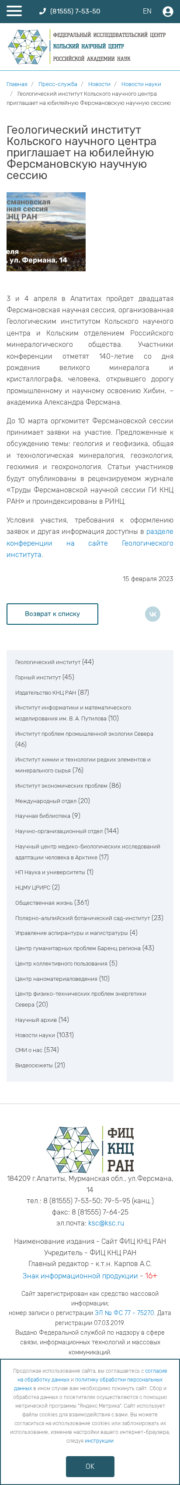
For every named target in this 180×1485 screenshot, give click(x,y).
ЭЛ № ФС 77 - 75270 (124, 1313)
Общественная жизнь (44, 903)
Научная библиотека (42, 816)
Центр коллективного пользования (61, 963)
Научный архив (36, 1020)
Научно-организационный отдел (59, 831)
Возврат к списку (52, 614)
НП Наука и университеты (50, 872)
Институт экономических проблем (61, 785)
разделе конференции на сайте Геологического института (90, 543)
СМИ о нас (28, 1050)
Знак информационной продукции (80, 1276)
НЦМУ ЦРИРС (32, 887)
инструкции (99, 1441)
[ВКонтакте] (152, 614)
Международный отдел (45, 801)
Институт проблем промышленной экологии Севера (84, 733)
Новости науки (35, 1035)
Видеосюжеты (34, 1065)
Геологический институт (47, 662)
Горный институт (38, 677)
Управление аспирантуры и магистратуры (71, 933)
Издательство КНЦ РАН (45, 692)
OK (90, 1466)
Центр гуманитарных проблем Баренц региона (78, 948)
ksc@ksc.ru (106, 1223)
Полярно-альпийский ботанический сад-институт (82, 918)
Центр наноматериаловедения (56, 979)
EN (147, 11)
